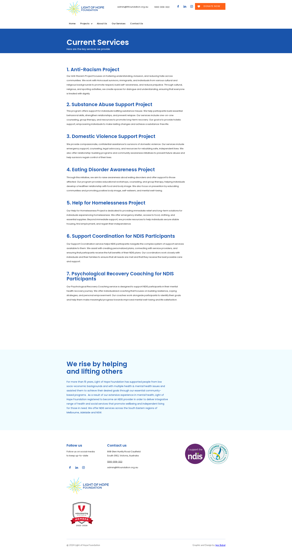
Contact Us (136, 23)
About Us (102, 23)
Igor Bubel (220, 545)
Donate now (212, 6)
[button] (86, 24)
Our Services (118, 23)
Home (72, 23)
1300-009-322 (114, 461)
